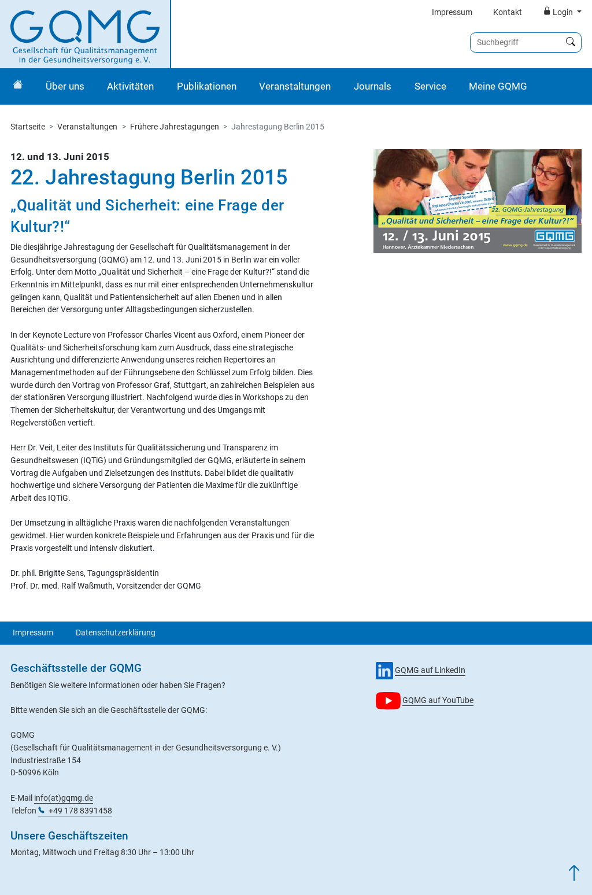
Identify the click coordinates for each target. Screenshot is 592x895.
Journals (372, 86)
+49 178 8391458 (80, 811)
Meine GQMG (498, 86)
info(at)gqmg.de (63, 798)
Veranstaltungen (295, 86)
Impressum (452, 12)
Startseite (27, 126)
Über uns (65, 86)
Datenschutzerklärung (116, 633)
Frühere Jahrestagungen (174, 126)
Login (563, 12)
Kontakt (507, 12)
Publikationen (206, 86)
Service (430, 86)
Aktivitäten (130, 86)
